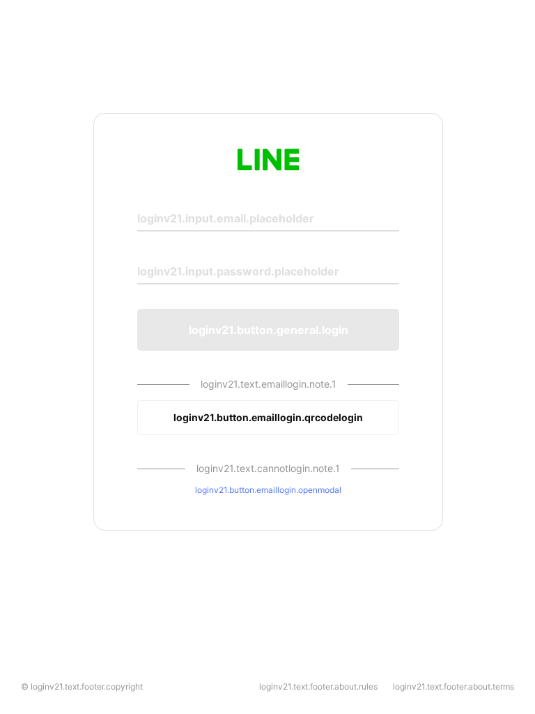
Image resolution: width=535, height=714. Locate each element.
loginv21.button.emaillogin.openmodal (268, 490)
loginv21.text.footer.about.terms (453, 686)
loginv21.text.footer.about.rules (318, 686)
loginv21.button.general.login (268, 330)
